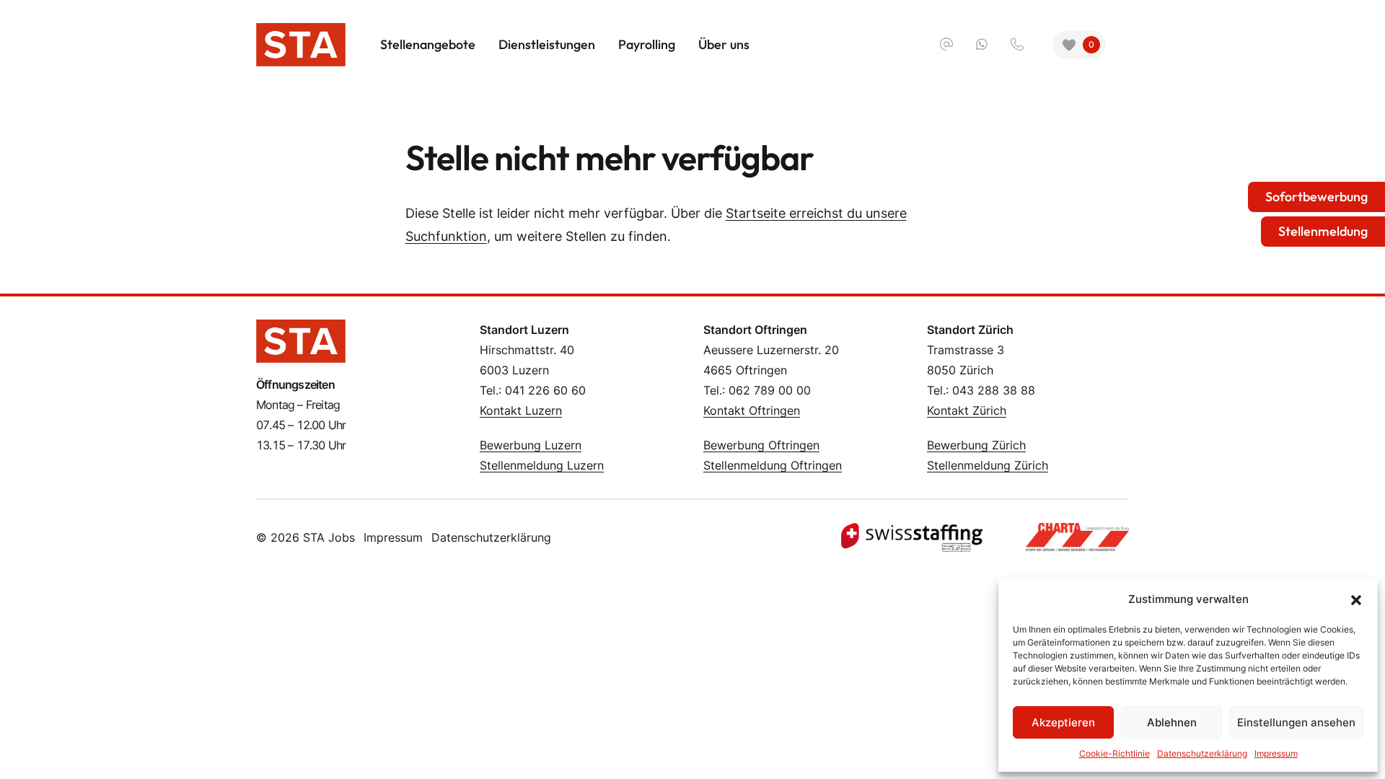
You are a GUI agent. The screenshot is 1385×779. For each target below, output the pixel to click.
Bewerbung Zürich (976, 445)
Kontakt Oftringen (751, 410)
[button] (1356, 599)
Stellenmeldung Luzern (542, 465)
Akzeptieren (1063, 722)
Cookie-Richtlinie (1114, 753)
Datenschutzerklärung (491, 537)
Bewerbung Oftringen (761, 445)
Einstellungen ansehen (1296, 722)
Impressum (393, 537)
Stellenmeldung (1323, 231)
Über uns (723, 44)
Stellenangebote (427, 44)
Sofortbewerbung (1316, 196)
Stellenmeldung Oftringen (772, 465)
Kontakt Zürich (966, 410)
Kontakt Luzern (521, 410)
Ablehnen (1172, 722)
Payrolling (646, 44)
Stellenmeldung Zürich (987, 465)
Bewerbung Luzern (530, 445)
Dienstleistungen (546, 44)
